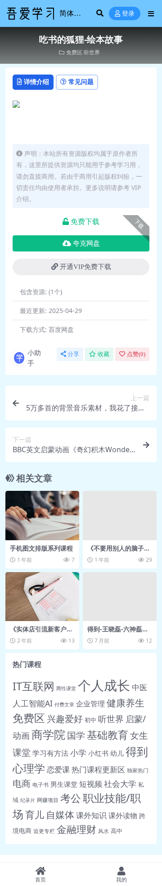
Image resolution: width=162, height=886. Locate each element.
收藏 (103, 354)
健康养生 (125, 702)
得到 (137, 751)
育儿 (34, 814)
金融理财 (76, 829)
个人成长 (104, 685)
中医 (139, 687)
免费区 (74, 52)
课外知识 (91, 815)
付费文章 (64, 704)
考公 (70, 798)
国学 (76, 735)
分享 (73, 354)
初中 (90, 720)
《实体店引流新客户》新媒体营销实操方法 (41, 633)
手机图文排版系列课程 (41, 548)
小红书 (98, 753)
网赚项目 (47, 800)
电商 (22, 783)
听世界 (92, 52)
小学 (78, 752)
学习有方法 (50, 753)
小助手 (34, 357)
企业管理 (90, 703)
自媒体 (60, 814)
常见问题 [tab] (81, 81)
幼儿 (117, 753)
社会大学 (120, 783)
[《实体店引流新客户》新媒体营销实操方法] (42, 596)
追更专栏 (44, 831)
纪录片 (27, 800)
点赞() (136, 354)
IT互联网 (33, 686)
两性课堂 (66, 688)
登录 (128, 13)
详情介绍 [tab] (36, 81)
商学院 (48, 734)
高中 (116, 831)
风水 (103, 831)
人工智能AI (33, 703)
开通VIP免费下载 (85, 266)
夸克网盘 (86, 243)
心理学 (29, 768)
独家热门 (137, 770)
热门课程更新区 (98, 769)
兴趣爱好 (65, 719)
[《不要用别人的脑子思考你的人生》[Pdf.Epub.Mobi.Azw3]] (120, 515)
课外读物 (122, 815)
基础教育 (107, 735)
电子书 (40, 784)
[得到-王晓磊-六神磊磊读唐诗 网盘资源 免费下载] (120, 596)
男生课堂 (63, 784)
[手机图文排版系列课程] (42, 515)
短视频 (90, 784)
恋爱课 (58, 769)
